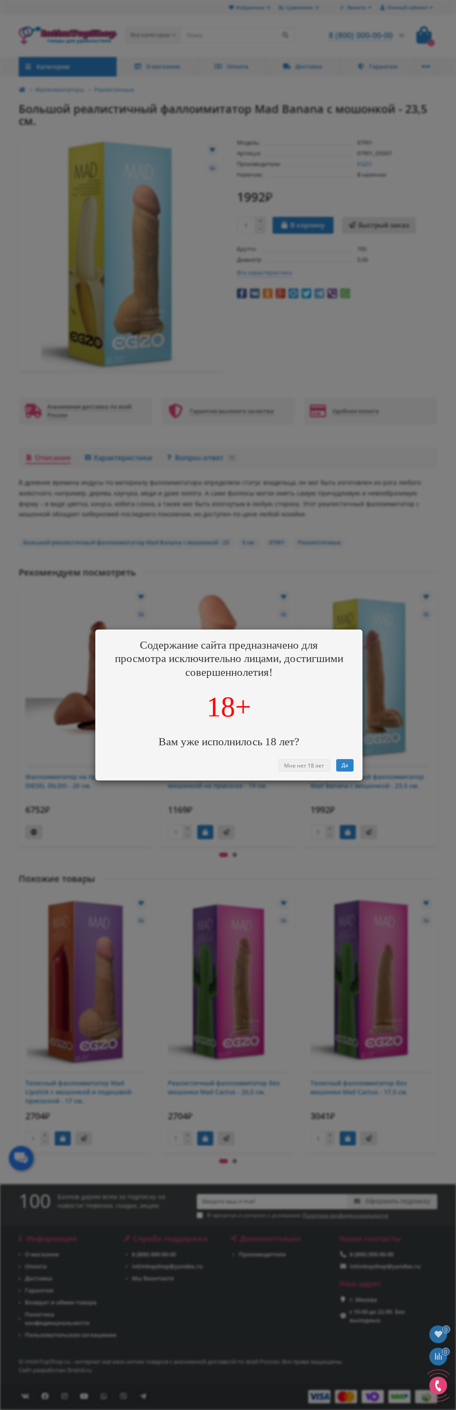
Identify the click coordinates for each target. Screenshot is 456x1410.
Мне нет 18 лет (304, 765)
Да (345, 765)
